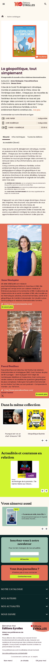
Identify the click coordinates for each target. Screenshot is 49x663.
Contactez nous (24, 576)
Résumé (6, 137)
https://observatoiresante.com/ (18, 304)
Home (2, 16)
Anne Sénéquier (17, 81)
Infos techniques (18, 137)
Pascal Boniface (31, 81)
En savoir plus (7, 307)
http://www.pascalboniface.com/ (18, 390)
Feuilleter (41, 56)
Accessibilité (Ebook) (11, 142)
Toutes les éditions (34, 137)
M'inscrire (24, 559)
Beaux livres (16, 83)
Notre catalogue (13, 17)
